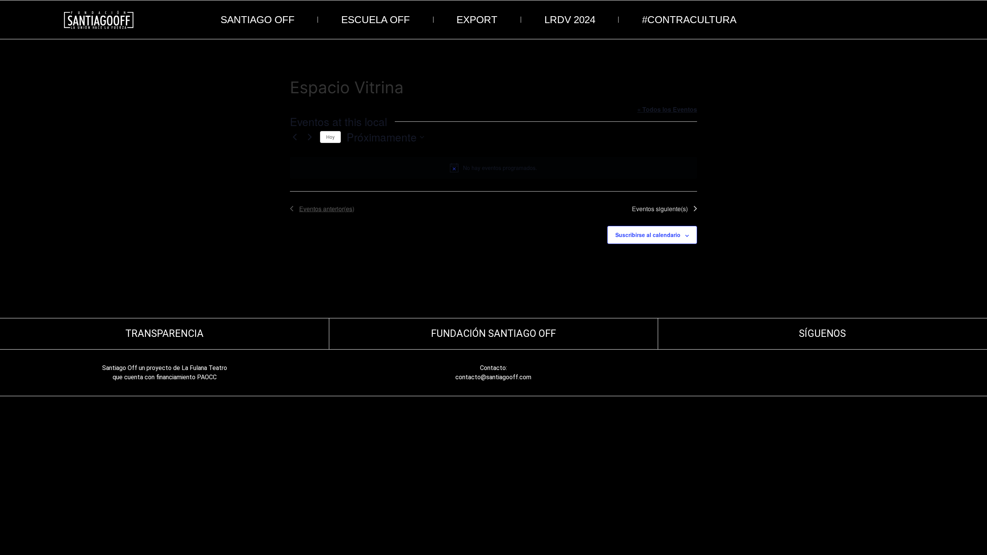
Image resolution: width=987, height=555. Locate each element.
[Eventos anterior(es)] (294, 137)
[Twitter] (829, 372)
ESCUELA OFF (375, 19)
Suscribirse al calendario (647, 235)
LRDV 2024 (569, 19)
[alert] (493, 167)
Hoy (330, 136)
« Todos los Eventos (667, 109)
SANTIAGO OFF (258, 19)
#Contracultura (689, 19)
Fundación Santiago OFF (493, 333)
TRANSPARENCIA (164, 333)
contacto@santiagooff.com (493, 377)
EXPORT (476, 19)
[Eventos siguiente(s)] (309, 137)
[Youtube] (844, 372)
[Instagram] (800, 372)
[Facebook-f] (815, 372)
